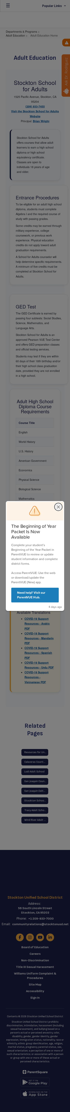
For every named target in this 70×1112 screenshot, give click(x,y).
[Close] (58, 507)
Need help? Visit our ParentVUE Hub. (31, 595)
